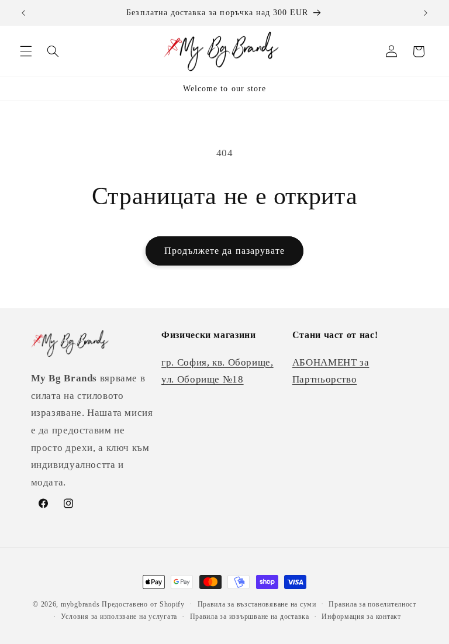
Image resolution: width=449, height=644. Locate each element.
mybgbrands (80, 604)
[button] (25, 51)
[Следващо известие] (425, 13)
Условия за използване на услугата (119, 616)
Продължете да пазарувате (224, 251)
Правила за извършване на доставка (249, 616)
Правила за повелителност (372, 604)
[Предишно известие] (23, 13)
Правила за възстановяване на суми (257, 604)
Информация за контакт (361, 616)
